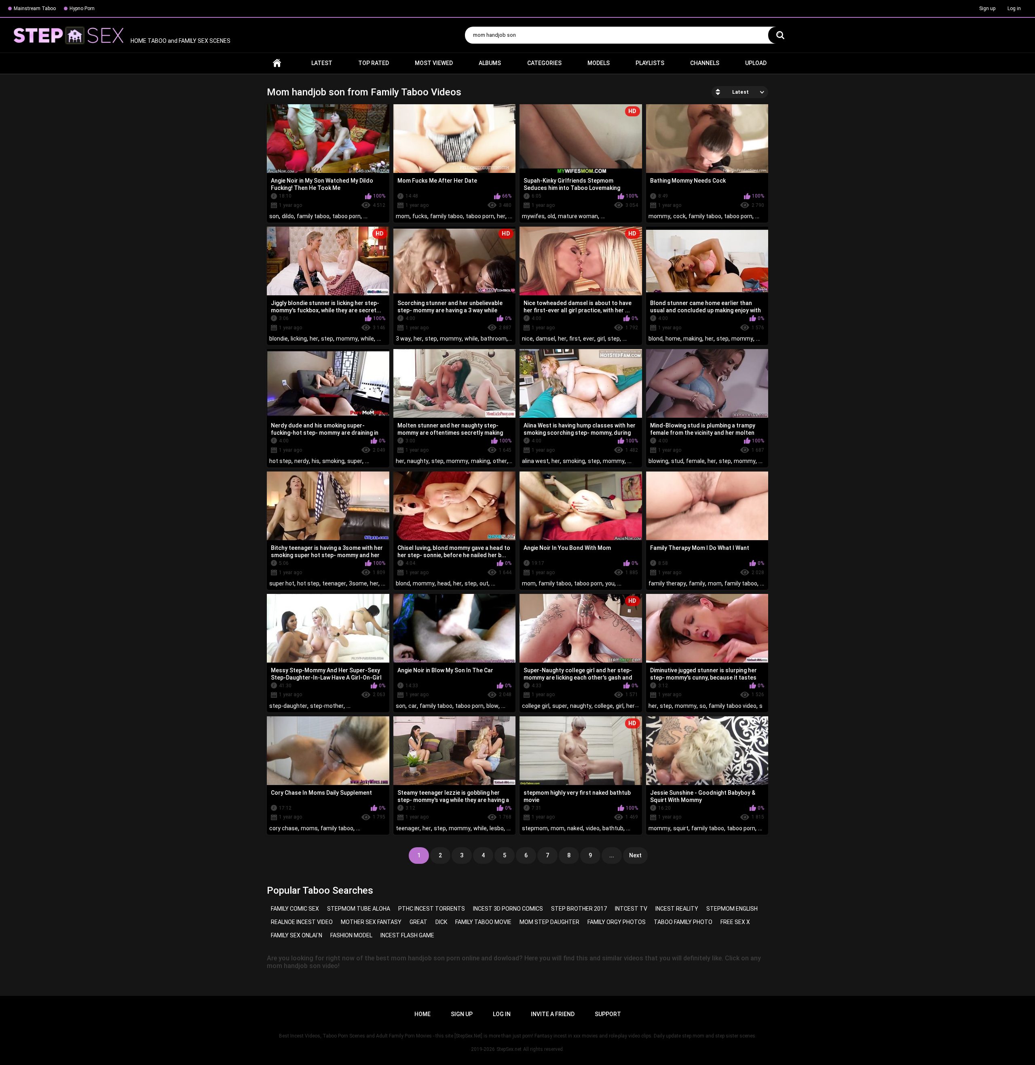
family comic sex (295, 908)
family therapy (667, 583)
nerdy (301, 461)
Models (598, 63)
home (672, 338)
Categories (544, 63)
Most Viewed (434, 63)
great (418, 922)
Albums (490, 63)
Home (277, 63)
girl (601, 338)
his (315, 461)
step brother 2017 (579, 908)
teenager (334, 583)
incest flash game (407, 935)
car (412, 706)
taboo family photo (683, 922)
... (611, 855)
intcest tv (631, 908)
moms (309, 828)
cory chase (283, 828)
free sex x (735, 922)
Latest (321, 63)
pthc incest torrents (431, 908)
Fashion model (351, 935)
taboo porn (346, 216)
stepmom (535, 828)
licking (299, 338)
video (593, 828)
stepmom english (732, 908)
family (697, 583)
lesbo (497, 828)
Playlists (650, 63)
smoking (333, 461)
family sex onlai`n (296, 935)
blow (492, 706)
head (443, 583)
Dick (441, 922)
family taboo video (732, 706)
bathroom (494, 338)
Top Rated (373, 63)
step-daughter (288, 706)
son (274, 216)
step (327, 338)
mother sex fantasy (371, 922)
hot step (280, 461)
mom (403, 216)
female (695, 461)
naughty (418, 461)
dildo (288, 216)
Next (635, 855)
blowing (658, 461)
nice (527, 338)
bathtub (612, 828)
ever (588, 338)
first (574, 338)
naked (575, 828)
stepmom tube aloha (358, 908)
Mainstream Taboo (35, 8)
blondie (278, 338)
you (610, 583)
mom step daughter (549, 922)
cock (679, 216)
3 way (403, 338)
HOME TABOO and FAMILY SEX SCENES (179, 41)
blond (655, 338)
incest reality (676, 908)
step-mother (327, 706)
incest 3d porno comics (508, 908)
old (551, 216)
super (354, 461)
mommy (659, 216)
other (500, 461)
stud (677, 461)
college (603, 706)
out (483, 583)
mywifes (533, 216)
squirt (681, 828)
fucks (419, 216)
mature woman (578, 216)
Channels (704, 63)
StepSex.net (509, 1049)
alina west (535, 461)
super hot (281, 583)
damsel (545, 338)
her (501, 216)
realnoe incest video (302, 922)
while (367, 338)
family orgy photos (616, 922)
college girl (535, 706)
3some (358, 583)
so (702, 706)
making (692, 338)
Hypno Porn (82, 8)
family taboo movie (483, 922)
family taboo (313, 216)
